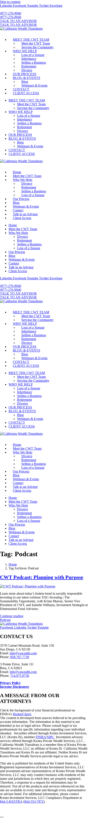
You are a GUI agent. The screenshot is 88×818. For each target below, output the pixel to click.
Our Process (21, 199)
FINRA (41, 737)
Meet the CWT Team (35, 43)
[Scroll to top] (1, 817)
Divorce (26, 70)
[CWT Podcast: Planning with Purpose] (27, 586)
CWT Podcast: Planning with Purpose (41, 577)
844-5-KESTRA (11, 801)
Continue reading (11, 616)
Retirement (28, 66)
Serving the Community (37, 47)
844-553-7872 (34, 801)
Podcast (5, 620)
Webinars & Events (34, 85)
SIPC (50, 737)
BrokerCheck (22, 714)
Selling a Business (33, 62)
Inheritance (28, 59)
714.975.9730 (19, 675)
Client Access (22, 218)
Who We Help (22, 180)
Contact (18, 210)
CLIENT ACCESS (26, 93)
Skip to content (10, 2)
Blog (24, 81)
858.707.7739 (19, 657)
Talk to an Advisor (25, 214)
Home (17, 172)
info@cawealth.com (23, 653)
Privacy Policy (10, 683)
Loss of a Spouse (32, 55)
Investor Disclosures (14, 686)
